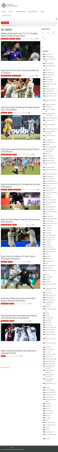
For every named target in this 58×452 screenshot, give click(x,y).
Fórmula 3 (47, 230)
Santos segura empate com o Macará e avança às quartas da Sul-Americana (20, 150)
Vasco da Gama (17, 189)
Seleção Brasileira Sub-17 (51, 383)
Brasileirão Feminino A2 (50, 96)
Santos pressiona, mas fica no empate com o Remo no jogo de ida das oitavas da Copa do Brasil (19, 316)
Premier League (48, 332)
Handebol (47, 258)
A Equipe (11, 11)
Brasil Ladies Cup (49, 89)
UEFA (46, 418)
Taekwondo (47, 406)
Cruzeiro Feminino (49, 200)
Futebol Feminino (49, 240)
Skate (46, 387)
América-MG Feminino (50, 59)
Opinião (47, 320)
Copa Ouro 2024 (49, 178)
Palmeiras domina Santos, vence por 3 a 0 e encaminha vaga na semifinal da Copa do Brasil (19, 34)
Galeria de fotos (6, 15)
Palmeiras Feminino (49, 327)
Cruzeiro (47, 197)
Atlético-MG (48, 63)
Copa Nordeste (48, 176)
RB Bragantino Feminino (50, 334)
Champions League (49, 147)
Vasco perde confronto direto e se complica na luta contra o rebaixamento (20, 185)
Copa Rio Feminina (49, 181)
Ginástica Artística (49, 249)
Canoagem (47, 140)
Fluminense (47, 221)
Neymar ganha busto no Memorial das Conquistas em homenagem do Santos (18, 351)
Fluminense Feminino (50, 223)
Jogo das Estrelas (49, 265)
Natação (47, 306)
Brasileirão (4, 112)
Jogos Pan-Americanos (50, 270)
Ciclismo (47, 153)
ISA (46, 263)
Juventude (47, 277)
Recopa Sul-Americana (50, 338)
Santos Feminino (16, 75)
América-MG (48, 56)
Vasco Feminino (48, 425)
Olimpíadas (47, 318)
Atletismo (47, 70)
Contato (43, 11)
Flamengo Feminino (49, 218)
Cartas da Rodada (49, 142)
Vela (46, 427)
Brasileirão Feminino (6, 75)
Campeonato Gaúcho (50, 120)
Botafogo (47, 81)
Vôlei (46, 429)
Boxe (46, 86)
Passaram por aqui (33, 11)
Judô (46, 274)
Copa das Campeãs (49, 158)
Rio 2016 (47, 347)
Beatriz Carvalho (25, 38)
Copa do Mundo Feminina (51, 169)
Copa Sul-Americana (6, 154)
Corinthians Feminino (50, 193)
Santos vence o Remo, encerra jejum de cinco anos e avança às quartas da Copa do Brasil (18, 299)
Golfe (46, 254)
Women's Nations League (51, 434)
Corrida (46, 195)
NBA (46, 313)
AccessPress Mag (20, 449)
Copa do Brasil (5, 39)
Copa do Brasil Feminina (50, 163)
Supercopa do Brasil (49, 392)
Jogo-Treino (48, 268)
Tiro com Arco (48, 413)
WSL (46, 438)
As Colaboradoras (20, 11)
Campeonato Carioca (50, 109)
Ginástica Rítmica (49, 251)
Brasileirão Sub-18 (49, 104)
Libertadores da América (50, 284)
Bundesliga (47, 107)
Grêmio (46, 256)
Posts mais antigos (5, 367)
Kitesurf (47, 279)
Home (3, 25)
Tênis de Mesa (48, 411)
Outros (46, 322)
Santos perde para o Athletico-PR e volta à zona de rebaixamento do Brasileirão (18, 257)
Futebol (46, 232)
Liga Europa (48, 292)
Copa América (48, 156)
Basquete (47, 77)
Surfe (46, 403)
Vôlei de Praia (48, 432)
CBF (46, 144)
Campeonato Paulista (50, 135)
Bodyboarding (48, 79)
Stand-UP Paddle (49, 390)
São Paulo (47, 356)
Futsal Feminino (48, 247)
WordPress (9, 449)
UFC (46, 420)
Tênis (46, 408)
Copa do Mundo (48, 167)
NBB (46, 315)
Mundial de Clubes (49, 299)
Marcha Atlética (48, 297)
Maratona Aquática (49, 295)
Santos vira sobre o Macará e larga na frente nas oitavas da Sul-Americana (20, 220)
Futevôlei (47, 242)
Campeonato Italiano (50, 124)
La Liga (46, 281)
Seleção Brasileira (49, 361)
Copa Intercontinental (50, 174)
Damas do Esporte (49, 202)
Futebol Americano (49, 235)
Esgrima (47, 204)
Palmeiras (12, 39)
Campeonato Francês (50, 118)
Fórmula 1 (47, 225)
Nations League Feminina (51, 309)
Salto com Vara (48, 349)
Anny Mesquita (26, 75)
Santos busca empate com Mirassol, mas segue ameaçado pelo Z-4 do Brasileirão (20, 108)
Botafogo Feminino (49, 84)
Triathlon (47, 415)
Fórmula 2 (47, 228)
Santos (18, 39)
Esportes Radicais (49, 207)
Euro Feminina (48, 209)
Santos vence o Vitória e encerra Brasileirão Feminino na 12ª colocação (20, 71)
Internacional (48, 261)
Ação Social (48, 54)
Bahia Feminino (48, 74)
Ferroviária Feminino (49, 211)
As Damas (3, 11)
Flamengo (47, 216)
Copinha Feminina (49, 188)
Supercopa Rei (48, 397)
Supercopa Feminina (50, 394)
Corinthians (47, 190)
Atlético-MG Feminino (50, 65)
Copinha (47, 185)
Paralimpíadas (48, 329)
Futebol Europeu (49, 237)
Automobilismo (48, 72)
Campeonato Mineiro (50, 129)
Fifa (46, 214)
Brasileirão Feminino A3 (50, 100)
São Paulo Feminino (49, 359)
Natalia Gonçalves (26, 189)
